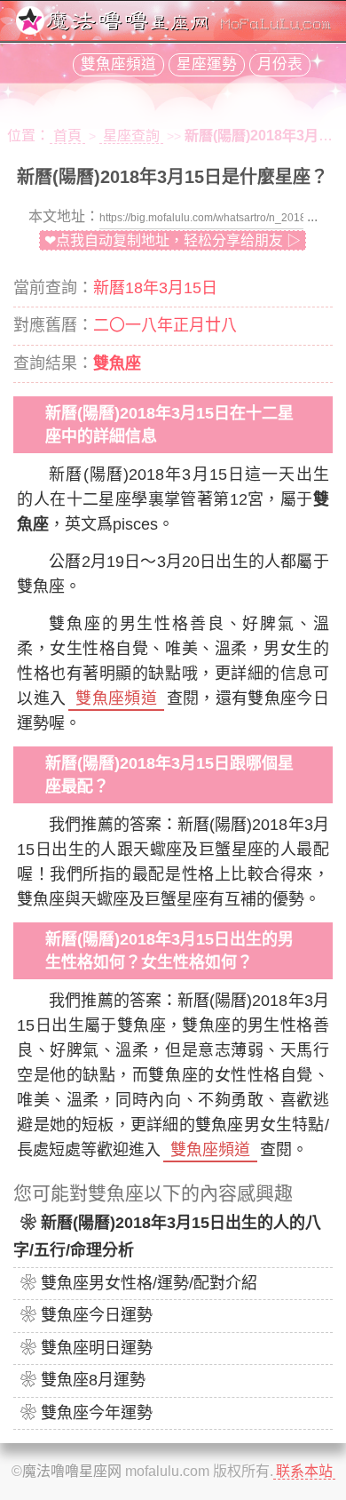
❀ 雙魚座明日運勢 (86, 1348)
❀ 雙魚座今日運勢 (86, 1315)
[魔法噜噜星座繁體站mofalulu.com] (173, 30)
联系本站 (304, 1471)
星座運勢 (207, 64)
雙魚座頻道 (118, 64)
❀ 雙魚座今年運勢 (86, 1413)
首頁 (67, 135)
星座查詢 (131, 135)
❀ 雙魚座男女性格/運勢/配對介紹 (138, 1283)
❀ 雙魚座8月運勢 (82, 1380)
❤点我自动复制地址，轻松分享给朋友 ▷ (172, 240)
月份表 (280, 64)
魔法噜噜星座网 (72, 1471)
